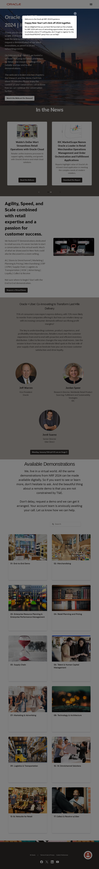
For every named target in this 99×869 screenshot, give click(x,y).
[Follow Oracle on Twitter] (47, 862)
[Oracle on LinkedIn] (52, 862)
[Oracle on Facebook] (42, 862)
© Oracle (32, 855)
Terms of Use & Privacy (47, 855)
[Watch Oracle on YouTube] (58, 862)
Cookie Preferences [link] (62, 855)
